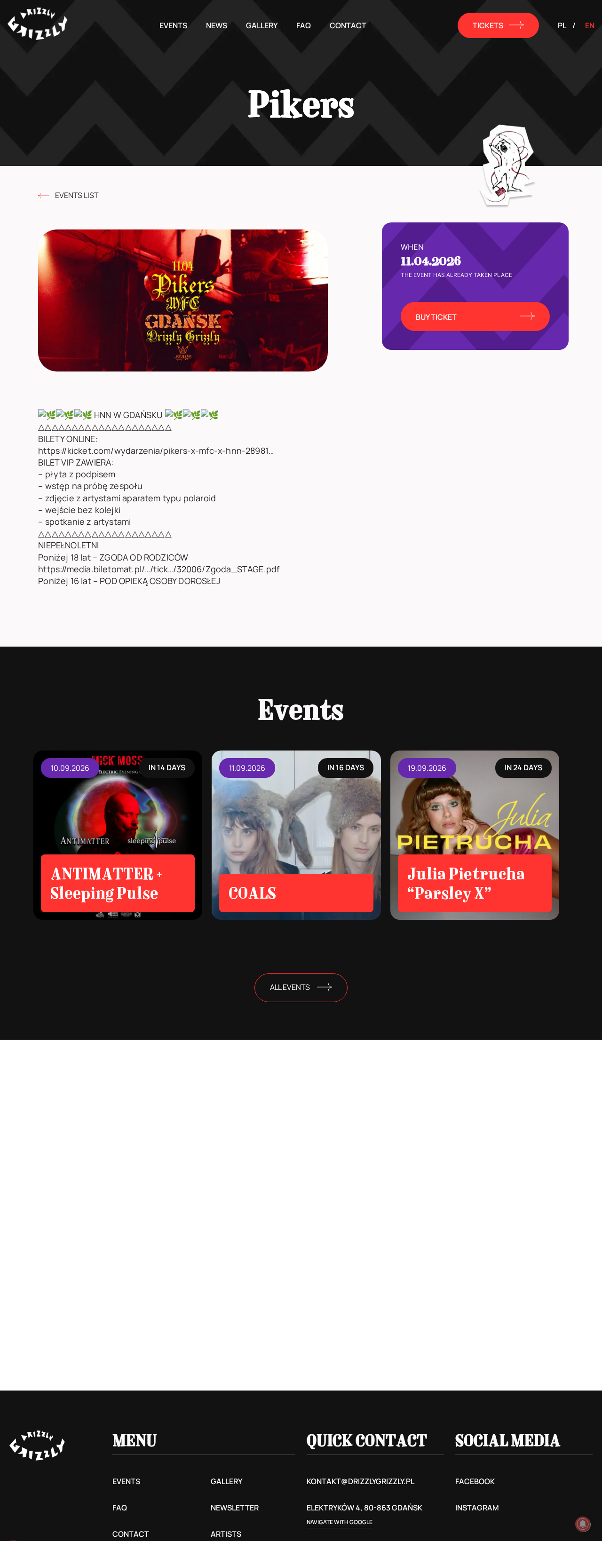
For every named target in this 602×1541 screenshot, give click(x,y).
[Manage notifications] (582, 1524)
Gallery (261, 25)
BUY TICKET (436, 317)
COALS (252, 892)
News (216, 25)
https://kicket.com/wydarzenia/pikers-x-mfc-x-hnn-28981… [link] (156, 450)
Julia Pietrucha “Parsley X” (466, 883)
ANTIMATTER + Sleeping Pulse (106, 883)
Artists (226, 1534)
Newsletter (235, 1507)
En (589, 25)
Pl (562, 25)
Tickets (488, 25)
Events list (76, 195)
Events (173, 25)
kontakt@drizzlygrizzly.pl (360, 1481)
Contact (348, 25)
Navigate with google (339, 1522)
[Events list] (43, 195)
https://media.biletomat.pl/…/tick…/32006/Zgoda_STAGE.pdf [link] (158, 569)
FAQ (303, 25)
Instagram (477, 1507)
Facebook (475, 1481)
